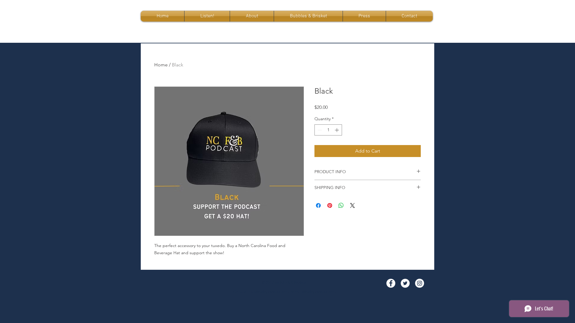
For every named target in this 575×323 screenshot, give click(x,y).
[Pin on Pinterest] (329, 205)
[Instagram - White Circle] (419, 283)
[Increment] (337, 130)
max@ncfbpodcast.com (269, 292)
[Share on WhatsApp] (341, 205)
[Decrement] (319, 130)
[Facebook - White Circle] (390, 283)
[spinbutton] (328, 130)
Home (161, 65)
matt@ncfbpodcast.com (315, 292)
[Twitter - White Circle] (405, 283)
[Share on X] (352, 205)
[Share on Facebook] (318, 205)
